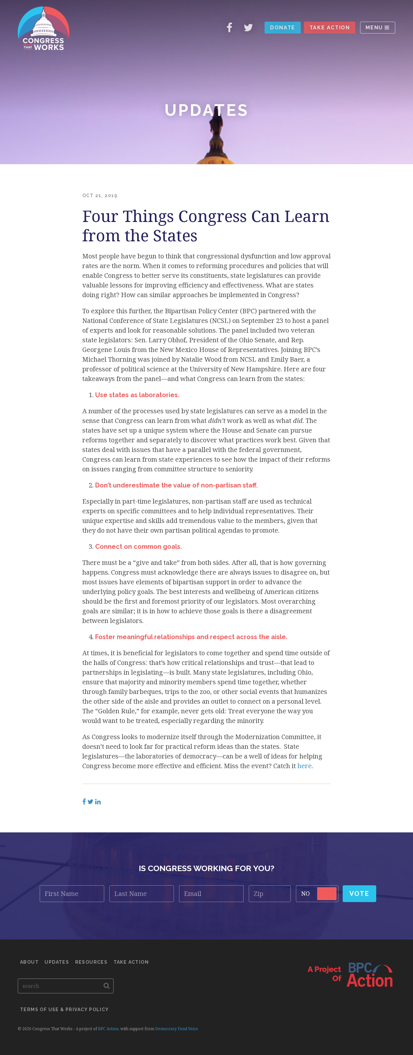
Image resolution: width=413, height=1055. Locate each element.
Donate (282, 28)
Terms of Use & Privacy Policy (64, 1009)
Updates (57, 962)
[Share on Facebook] (84, 802)
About (29, 962)
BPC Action (108, 1028)
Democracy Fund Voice (176, 1028)
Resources (91, 962)
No (305, 893)
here (304, 765)
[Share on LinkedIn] (98, 802)
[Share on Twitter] (90, 802)
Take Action (329, 28)
